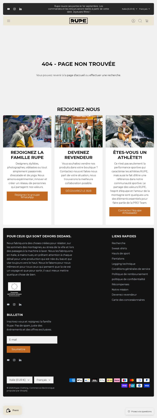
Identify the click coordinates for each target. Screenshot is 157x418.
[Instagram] (14, 9)
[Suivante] (112, 9)
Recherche (118, 243)
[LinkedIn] (20, 9)
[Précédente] (45, 9)
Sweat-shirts (119, 248)
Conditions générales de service (131, 268)
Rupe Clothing (21, 388)
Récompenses (120, 284)
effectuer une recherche (104, 75)
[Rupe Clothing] (78, 21)
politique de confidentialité (128, 279)
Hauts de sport (121, 253)
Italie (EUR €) (128, 9)
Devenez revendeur (124, 294)
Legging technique (123, 263)
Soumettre (18, 349)
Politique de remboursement (130, 274)
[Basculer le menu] (10, 21)
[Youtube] (8, 9)
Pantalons (118, 258)
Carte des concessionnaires (128, 299)
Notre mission (120, 289)
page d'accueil (76, 75)
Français (143, 9)
